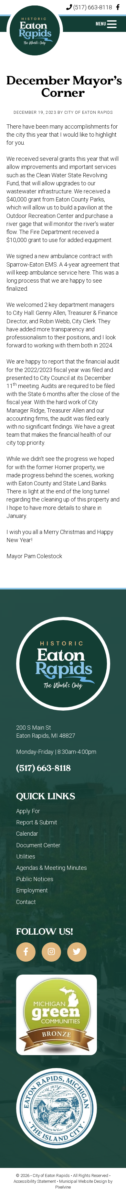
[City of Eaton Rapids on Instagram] (51, 952)
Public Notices (34, 879)
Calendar (27, 833)
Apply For (28, 811)
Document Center (38, 845)
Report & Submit (36, 822)
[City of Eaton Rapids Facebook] (118, 7)
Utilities (25, 856)
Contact (26, 902)
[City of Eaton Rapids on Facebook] (26, 952)
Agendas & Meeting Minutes (51, 867)
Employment (32, 890)
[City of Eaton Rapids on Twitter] (77, 952)
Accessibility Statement (35, 1181)
